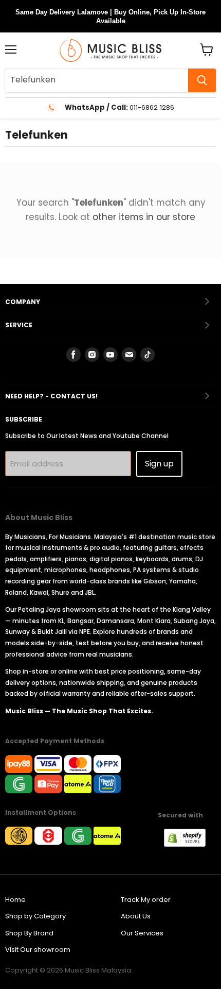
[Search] (202, 80)
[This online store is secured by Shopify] (190, 844)
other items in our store (144, 217)
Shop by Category (35, 916)
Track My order (146, 899)
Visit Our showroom (37, 949)
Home (15, 899)
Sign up (159, 464)
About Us (136, 916)
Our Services (142, 933)
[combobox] (96, 80)
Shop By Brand (29, 933)
